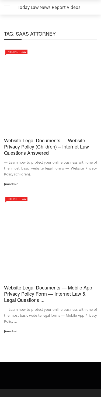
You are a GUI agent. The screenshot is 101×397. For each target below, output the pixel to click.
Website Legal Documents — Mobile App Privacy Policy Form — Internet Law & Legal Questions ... (48, 293)
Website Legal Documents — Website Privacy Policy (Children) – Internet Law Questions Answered (46, 146)
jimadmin (11, 184)
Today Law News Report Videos (49, 7)
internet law (16, 52)
